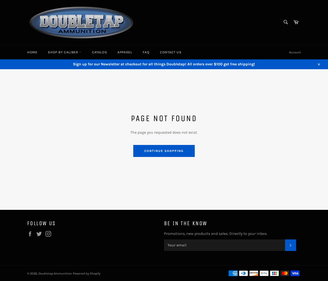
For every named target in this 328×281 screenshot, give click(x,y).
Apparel (124, 52)
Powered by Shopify (86, 273)
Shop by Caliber (63, 52)
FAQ (146, 52)
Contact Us (170, 52)
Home (32, 52)
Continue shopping (163, 151)
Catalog (99, 52)
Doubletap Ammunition (55, 273)
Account (295, 52)
